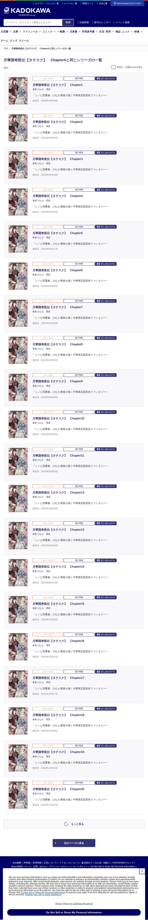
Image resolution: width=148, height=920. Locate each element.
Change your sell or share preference (43, 895)
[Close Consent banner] (142, 871)
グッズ (13, 40)
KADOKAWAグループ (123, 862)
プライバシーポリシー (59, 866)
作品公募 (103, 3)
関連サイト (88, 3)
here (124, 882)
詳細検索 (84, 22)
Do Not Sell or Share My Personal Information (112, 866)
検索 (68, 22)
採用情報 (37, 862)
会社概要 (16, 862)
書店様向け (86, 862)
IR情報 (27, 862)
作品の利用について (21, 866)
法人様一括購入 (102, 862)
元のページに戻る (74, 843)
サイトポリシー (80, 866)
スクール (24, 40)
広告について (50, 862)
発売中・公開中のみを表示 (130, 67)
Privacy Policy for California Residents (74, 903)
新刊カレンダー (102, 22)
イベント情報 (123, 22)
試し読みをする (108, 78)
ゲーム (4, 40)
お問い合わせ (39, 866)
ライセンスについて (69, 862)
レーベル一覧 (70, 3)
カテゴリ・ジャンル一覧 (47, 3)
